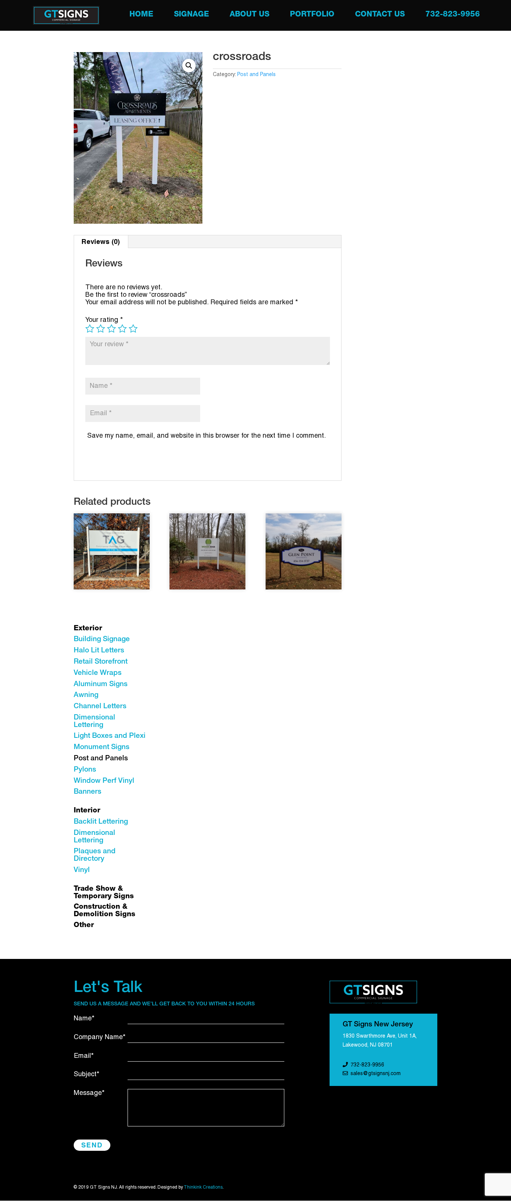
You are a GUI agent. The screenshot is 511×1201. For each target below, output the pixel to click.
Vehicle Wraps (98, 673)
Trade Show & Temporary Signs (104, 892)
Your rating (104, 320)
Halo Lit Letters (99, 650)
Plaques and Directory (95, 855)
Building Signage (102, 639)
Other (84, 925)
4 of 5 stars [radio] (122, 328)
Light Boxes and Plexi (110, 736)
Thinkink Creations (203, 1187)
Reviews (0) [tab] (101, 241)
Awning (86, 695)
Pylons (85, 769)
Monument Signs (101, 747)
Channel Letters (100, 706)
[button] (189, 65)
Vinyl (82, 870)
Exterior (88, 628)
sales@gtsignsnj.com (376, 1073)
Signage (191, 15)
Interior (87, 810)
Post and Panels (256, 74)
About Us (249, 15)
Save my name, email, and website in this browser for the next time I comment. (206, 436)
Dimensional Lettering (94, 721)
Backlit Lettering (101, 822)
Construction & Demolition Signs (104, 910)
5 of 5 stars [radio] (133, 328)
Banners (87, 792)
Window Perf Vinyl (104, 781)
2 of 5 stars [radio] (100, 328)
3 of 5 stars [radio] (111, 328)
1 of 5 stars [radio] (89, 328)
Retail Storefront (101, 662)
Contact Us (380, 15)
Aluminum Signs (101, 684)
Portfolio (312, 15)
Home (141, 15)
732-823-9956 (452, 15)
